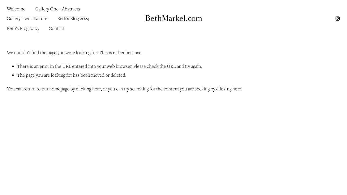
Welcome (16, 9)
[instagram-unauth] (337, 18)
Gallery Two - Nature (27, 18)
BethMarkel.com (173, 18)
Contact (56, 28)
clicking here (88, 89)
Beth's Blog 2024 (73, 18)
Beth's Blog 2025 (23, 28)
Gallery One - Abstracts (57, 9)
